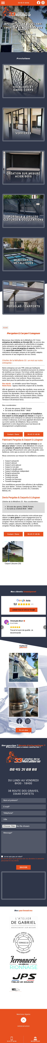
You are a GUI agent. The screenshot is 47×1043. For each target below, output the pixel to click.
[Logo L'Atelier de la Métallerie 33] (16, 12)
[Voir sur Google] (6, 622)
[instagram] (43, 4)
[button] (2, 627)
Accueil (5, 327)
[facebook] (38, 4)
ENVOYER (23, 867)
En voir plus (23, 730)
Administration (23, 1026)
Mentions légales (23, 1014)
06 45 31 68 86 (23, 3)
